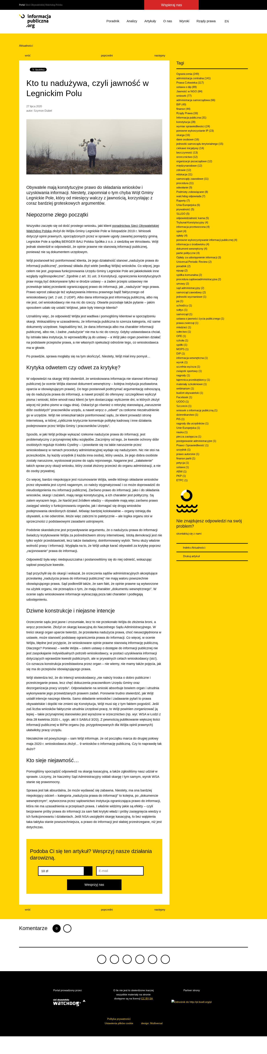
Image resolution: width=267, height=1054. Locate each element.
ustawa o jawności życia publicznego (200, 318)
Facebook (184, 397)
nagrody (183, 375)
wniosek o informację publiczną (196, 410)
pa (179, 301)
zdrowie (183, 170)
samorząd (184, 314)
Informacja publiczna (191, 117)
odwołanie (184, 187)
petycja (182, 462)
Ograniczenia (187, 73)
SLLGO (182, 213)
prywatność (185, 209)
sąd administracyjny (190, 287)
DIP (180, 353)
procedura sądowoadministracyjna (198, 279)
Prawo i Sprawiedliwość (192, 445)
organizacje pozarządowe (194, 161)
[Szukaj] (244, 21)
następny (160, 55)
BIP (181, 104)
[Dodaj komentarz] (67, 928)
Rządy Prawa (187, 113)
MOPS (182, 349)
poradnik (183, 266)
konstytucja (185, 121)
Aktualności (26, 45)
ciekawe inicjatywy (190, 148)
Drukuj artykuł (191, 556)
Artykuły (150, 21)
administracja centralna (193, 78)
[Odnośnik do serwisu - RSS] (244, 5)
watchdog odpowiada (190, 196)
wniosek (184, 95)
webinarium (185, 388)
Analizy (132, 21)
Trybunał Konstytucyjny (192, 222)
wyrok (182, 362)
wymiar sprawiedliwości (193, 126)
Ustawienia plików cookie (119, 1023)
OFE (181, 336)
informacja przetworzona (193, 226)
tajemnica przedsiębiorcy (193, 379)
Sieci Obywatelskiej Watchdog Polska (43, 5)
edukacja (184, 174)
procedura (185, 183)
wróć (27, 55)
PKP (181, 475)
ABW (181, 471)
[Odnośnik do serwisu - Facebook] (218, 5)
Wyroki (184, 21)
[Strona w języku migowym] (235, 21)
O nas (167, 21)
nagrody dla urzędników (192, 423)
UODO (182, 401)
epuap (182, 270)
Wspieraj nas (171, 5)
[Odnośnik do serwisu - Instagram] (230, 5)
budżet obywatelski (189, 392)
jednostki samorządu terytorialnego (199, 143)
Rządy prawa (206, 21)
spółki (181, 344)
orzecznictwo (187, 156)
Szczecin (183, 405)
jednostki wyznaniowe (191, 296)
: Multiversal (152, 1023)
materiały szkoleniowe (191, 384)
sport (181, 231)
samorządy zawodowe (192, 178)
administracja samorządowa (195, 100)
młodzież (183, 327)
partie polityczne (188, 253)
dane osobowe (187, 139)
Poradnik (112, 21)
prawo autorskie (187, 454)
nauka (182, 432)
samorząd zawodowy (191, 292)
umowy (182, 283)
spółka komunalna (189, 274)
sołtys (181, 309)
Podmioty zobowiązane (192, 191)
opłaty (181, 235)
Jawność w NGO (189, 91)
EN (227, 21)
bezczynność (187, 152)
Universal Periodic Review (194, 261)
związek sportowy (189, 371)
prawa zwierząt (187, 322)
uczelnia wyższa (188, 366)
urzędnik (183, 449)
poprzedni (106, 55)
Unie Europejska (188, 427)
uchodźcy (184, 305)
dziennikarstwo (187, 414)
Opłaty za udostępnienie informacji (198, 257)
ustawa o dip (186, 86)
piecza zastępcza (188, 436)
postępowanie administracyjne (196, 440)
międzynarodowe (189, 165)
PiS (180, 419)
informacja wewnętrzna (192, 357)
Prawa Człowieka (190, 82)
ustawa (182, 467)
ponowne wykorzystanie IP (195, 130)
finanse (183, 108)
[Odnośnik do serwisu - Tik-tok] (101, 959)
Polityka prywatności (118, 1018)
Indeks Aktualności (193, 547)
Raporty (183, 200)
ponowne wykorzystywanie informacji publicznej (206, 239)
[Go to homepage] (35, 21)
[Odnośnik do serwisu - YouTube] (238, 5)
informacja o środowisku (192, 244)
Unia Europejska (188, 204)
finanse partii (185, 458)
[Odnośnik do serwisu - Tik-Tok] (204, 5)
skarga (183, 135)
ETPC (182, 480)
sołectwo (183, 331)
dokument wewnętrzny (191, 248)
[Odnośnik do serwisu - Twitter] (211, 5)
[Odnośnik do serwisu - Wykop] (224, 5)
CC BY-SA (147, 998)
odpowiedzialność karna (192, 218)
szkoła (182, 340)
